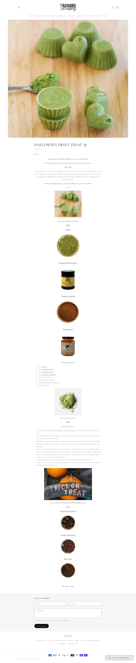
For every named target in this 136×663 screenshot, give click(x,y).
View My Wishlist (73, 643)
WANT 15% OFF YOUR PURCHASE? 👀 (119, 658)
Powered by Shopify (34, 658)
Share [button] (37, 154)
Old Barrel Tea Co (25, 658)
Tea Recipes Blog (40, 640)
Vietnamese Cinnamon (49, 375)
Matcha (44, 367)
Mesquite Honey (48, 372)
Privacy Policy (62, 643)
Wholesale (70, 640)
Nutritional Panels (60, 640)
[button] (19, 7)
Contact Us (50, 640)
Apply (77, 640)
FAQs (82, 640)
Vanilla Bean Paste (48, 369)
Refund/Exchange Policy (92, 640)
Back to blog (69, 586)
